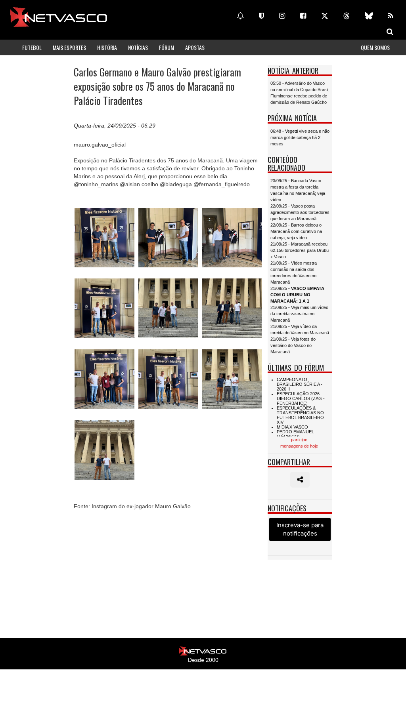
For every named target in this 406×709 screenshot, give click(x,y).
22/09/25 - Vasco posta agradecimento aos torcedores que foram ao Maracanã (299, 212)
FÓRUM (166, 47)
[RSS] (390, 16)
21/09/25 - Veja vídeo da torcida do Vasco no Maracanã (299, 329)
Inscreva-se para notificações (300, 529)
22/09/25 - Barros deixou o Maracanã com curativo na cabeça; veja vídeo (296, 231)
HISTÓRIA (107, 47)
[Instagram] (282, 16)
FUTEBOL (32, 47)
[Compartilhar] (300, 480)
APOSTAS (195, 47)
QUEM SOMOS (375, 47)
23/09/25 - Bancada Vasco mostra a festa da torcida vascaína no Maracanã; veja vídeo (297, 190)
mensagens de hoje (299, 446)
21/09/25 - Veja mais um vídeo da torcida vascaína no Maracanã (299, 313)
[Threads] (346, 16)
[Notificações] (240, 16)
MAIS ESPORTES (69, 47)
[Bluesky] (368, 16)
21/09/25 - (297, 294)
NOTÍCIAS (138, 47)
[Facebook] (303, 16)
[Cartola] (261, 16)
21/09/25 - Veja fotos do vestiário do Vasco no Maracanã (293, 345)
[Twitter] (324, 16)
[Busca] (390, 32)
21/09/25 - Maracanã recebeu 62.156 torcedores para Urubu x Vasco (299, 250)
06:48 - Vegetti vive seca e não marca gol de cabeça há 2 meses (299, 137)
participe (299, 439)
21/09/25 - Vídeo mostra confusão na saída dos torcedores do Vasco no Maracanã (293, 272)
